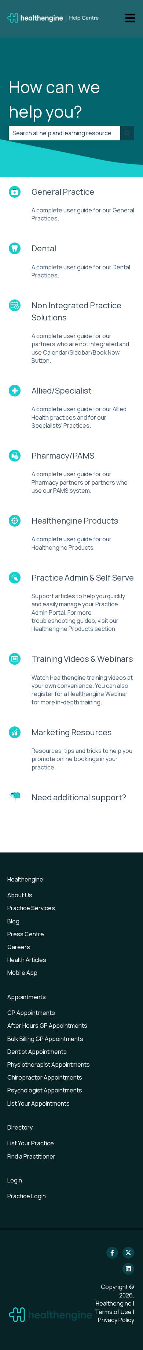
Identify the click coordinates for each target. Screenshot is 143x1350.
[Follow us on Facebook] (112, 1253)
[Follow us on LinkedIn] (128, 1269)
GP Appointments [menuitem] (31, 1013)
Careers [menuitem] (18, 947)
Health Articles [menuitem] (26, 960)
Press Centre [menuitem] (25, 934)
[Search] (127, 133)
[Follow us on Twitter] (128, 1253)
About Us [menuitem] (19, 895)
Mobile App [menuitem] (22, 973)
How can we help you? (54, 99)
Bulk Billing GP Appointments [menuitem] (45, 1039)
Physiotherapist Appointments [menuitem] (48, 1064)
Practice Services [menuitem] (31, 908)
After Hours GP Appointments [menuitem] (47, 1026)
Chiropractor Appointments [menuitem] (44, 1077)
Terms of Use (113, 1312)
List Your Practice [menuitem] (30, 1143)
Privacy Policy (116, 1320)
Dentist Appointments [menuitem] (37, 1052)
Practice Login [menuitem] (26, 1196)
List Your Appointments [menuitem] (38, 1103)
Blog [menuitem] (13, 921)
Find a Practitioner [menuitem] (31, 1156)
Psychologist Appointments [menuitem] (44, 1090)
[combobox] (64, 133)
